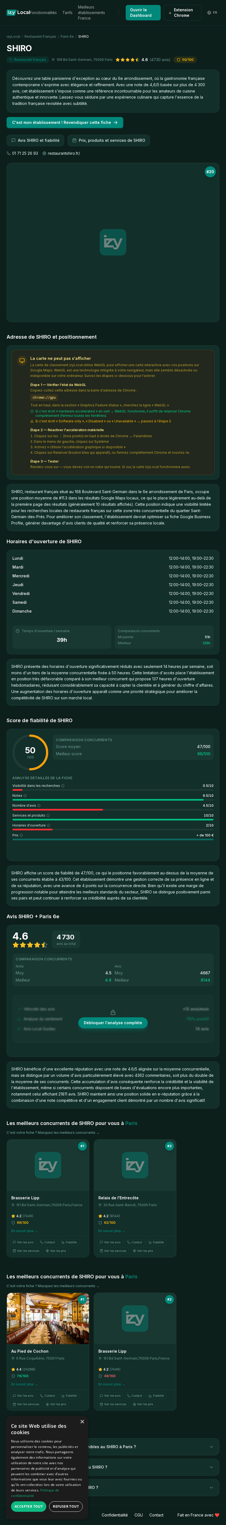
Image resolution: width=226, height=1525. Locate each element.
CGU (138, 1515)
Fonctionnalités (43, 12)
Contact (49, 1242)
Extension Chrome (183, 12)
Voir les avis (25, 1242)
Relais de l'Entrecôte (118, 1197)
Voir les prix (58, 1250)
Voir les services (28, 1250)
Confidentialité (115, 1515)
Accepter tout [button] (29, 1506)
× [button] (82, 1422)
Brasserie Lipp (25, 1197)
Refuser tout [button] (66, 1506)
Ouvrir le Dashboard (141, 12)
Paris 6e (67, 36)
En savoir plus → (24, 1231)
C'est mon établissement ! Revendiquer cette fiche (61, 122)
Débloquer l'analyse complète (113, 1022)
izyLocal (13, 36)
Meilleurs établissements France (91, 12)
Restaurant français (40, 36)
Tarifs (67, 12)
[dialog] (47, 1467)
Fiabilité (71, 1242)
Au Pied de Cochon (30, 1351)
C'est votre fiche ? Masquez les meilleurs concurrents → (53, 1132)
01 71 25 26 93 (25, 153)
